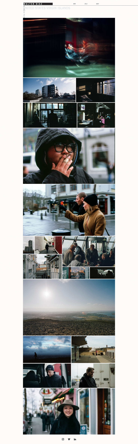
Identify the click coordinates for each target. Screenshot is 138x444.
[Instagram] (62, 439)
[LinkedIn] (75, 439)
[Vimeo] (68, 439)
